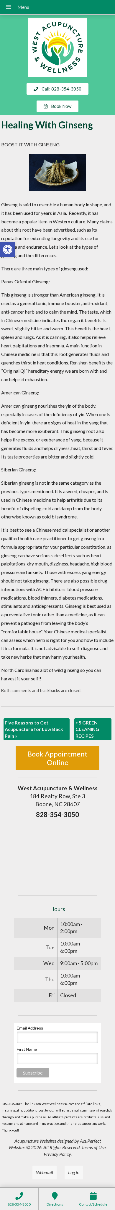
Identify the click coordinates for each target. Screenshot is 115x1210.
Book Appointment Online (57, 757)
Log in (73, 1172)
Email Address (30, 1028)
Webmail (44, 1172)
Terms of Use (93, 1147)
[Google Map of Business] (57, 855)
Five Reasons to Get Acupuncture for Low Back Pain (34, 729)
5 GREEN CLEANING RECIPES (87, 729)
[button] (7, 249)
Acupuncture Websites (35, 1141)
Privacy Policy (57, 1154)
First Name (27, 1049)
